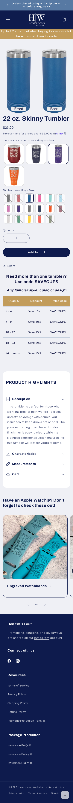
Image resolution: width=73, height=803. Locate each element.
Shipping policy (59, 793)
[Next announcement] (66, 5)
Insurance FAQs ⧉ (19, 745)
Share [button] (11, 266)
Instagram (41, 637)
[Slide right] (45, 604)
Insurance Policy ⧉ (19, 754)
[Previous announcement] (7, 5)
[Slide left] (28, 604)
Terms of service (37, 793)
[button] (8, 19)
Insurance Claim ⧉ (19, 763)
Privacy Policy (16, 694)
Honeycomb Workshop (31, 787)
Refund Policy (16, 712)
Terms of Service (18, 685)
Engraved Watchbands (27, 586)
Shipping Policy (17, 703)
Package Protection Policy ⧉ (26, 720)
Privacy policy (17, 793)
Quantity (8, 230)
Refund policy (56, 787)
